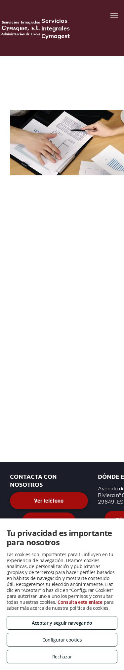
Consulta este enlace (80, 602)
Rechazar (62, 656)
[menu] (114, 15)
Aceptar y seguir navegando (62, 623)
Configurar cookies (62, 640)
